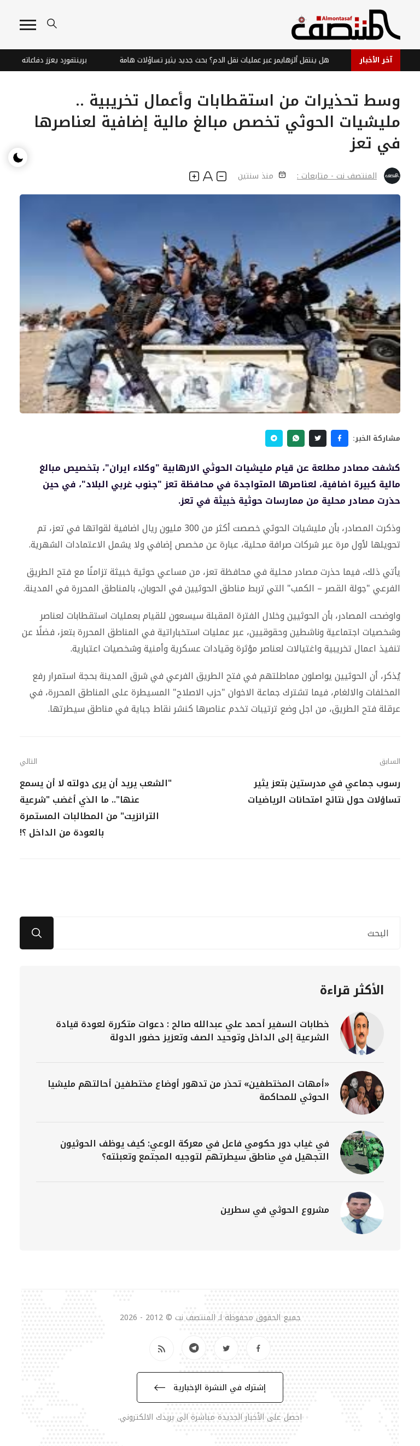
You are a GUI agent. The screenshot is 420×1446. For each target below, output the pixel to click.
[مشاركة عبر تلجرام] (274, 438)
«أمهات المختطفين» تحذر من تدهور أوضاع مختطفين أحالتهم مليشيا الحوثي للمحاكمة (188, 1090)
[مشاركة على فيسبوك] (339, 438)
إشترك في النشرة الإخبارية (218, 1387)
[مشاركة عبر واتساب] (296, 438)
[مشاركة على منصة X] (317, 438)
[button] (28, 25)
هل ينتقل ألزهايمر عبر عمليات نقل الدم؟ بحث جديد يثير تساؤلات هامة (234, 60)
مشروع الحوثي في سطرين (274, 1209)
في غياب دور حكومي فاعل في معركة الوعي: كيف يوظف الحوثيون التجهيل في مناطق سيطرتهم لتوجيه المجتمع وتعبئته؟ (194, 1150)
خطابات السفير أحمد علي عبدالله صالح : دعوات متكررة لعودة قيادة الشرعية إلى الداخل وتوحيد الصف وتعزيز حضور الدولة (192, 1031)
